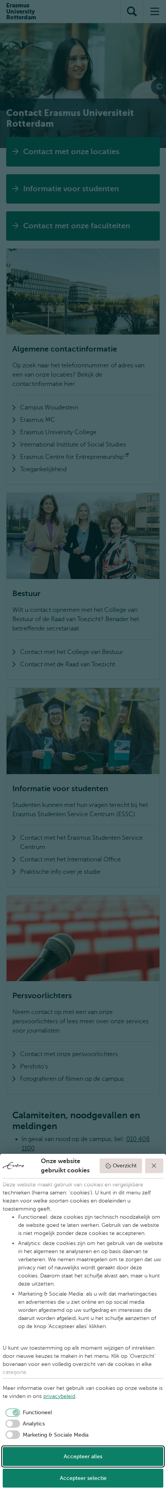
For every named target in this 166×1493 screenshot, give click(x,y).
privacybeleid (59, 1396)
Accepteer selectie (83, 1478)
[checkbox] (27, 1412)
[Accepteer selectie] (154, 1165)
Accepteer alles (83, 1456)
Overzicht (125, 1166)
